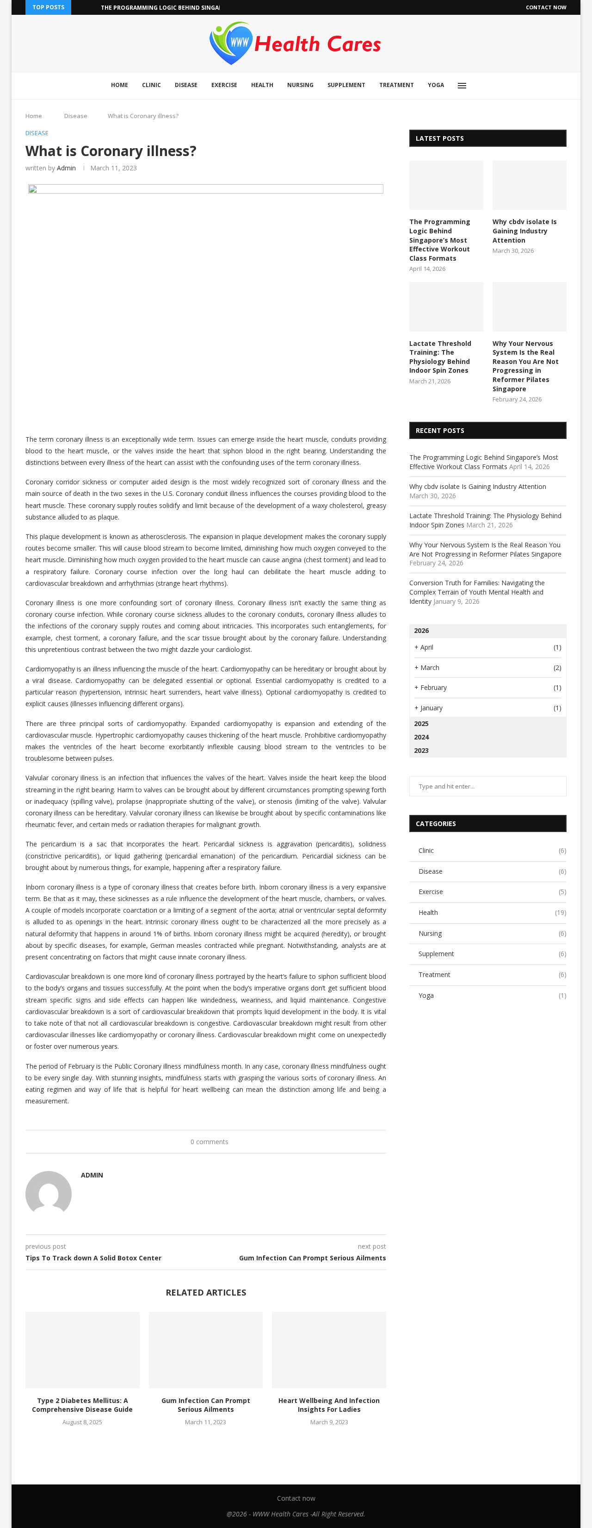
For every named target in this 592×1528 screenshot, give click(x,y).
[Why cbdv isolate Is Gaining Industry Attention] (530, 185)
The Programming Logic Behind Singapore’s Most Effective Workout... (212, 8)
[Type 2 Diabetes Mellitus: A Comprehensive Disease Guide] (82, 1350)
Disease (186, 85)
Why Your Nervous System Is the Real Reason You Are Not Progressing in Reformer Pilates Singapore (526, 366)
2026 (421, 630)
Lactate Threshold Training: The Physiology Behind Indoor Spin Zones (440, 357)
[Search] (483, 85)
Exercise (224, 85)
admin (66, 167)
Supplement (346, 85)
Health (262, 85)
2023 (421, 750)
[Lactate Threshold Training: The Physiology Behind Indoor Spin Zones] (446, 307)
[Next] (92, 7)
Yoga (436, 85)
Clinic (151, 85)
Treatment (396, 85)
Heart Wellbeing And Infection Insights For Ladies (329, 1405)
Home (119, 85)
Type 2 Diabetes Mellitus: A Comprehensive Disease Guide (82, 1405)
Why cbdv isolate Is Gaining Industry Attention (525, 230)
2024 (421, 737)
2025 (421, 723)
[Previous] (80, 7)
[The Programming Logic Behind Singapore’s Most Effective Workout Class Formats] (446, 185)
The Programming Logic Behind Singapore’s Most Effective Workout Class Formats (439, 239)
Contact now (546, 7)
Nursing (300, 85)
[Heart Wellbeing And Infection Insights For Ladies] (329, 1350)
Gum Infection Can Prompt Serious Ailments (205, 1405)
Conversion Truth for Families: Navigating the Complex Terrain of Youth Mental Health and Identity (477, 591)
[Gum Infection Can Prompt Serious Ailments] (206, 1350)
